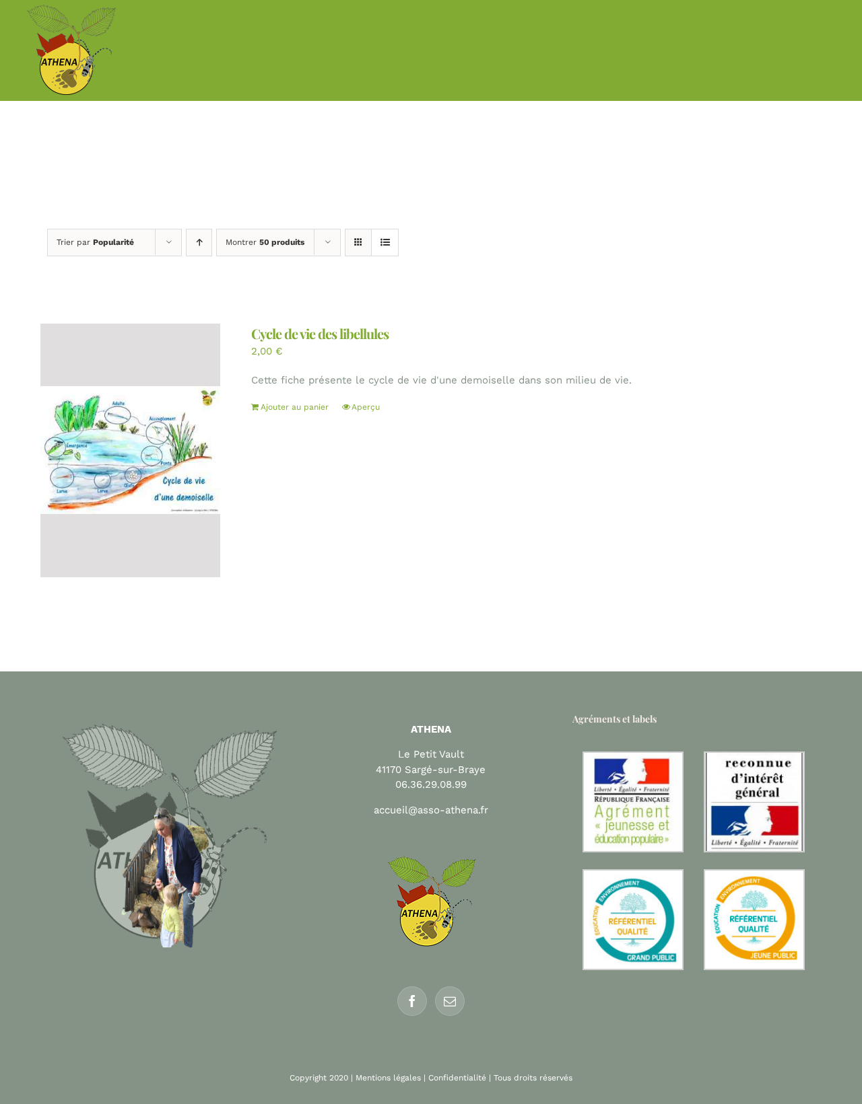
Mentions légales (388, 1077)
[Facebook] (412, 1001)
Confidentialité (457, 1077)
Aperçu (366, 407)
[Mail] (450, 1001)
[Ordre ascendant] (199, 242)
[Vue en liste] (385, 242)
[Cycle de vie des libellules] (130, 450)
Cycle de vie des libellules (320, 333)
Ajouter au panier (295, 407)
